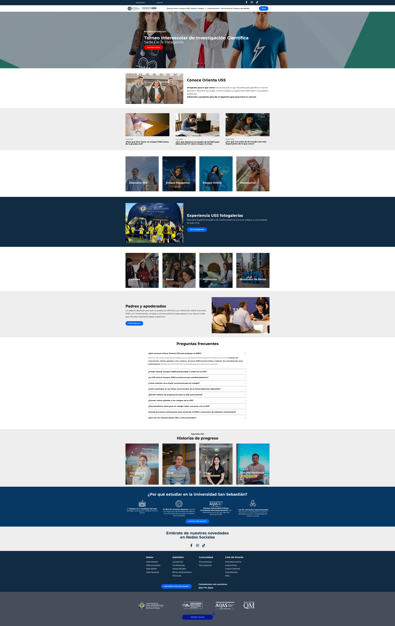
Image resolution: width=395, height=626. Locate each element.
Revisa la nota (152, 48)
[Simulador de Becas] (255, 287)
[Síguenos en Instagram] (252, 2)
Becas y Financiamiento (182, 572)
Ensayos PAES (184, 8)
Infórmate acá (134, 323)
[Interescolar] (255, 191)
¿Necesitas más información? (176, 586)
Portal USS (160, 2)
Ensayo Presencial (232, 569)
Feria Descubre (231, 572)
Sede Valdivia (151, 569)
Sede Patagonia (152, 572)
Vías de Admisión (179, 569)
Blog (264, 8)
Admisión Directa (197, 617)
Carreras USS (177, 562)
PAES (227, 576)
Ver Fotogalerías (197, 229)
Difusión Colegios (197, 8)
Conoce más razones (197, 521)
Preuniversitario (213, 8)
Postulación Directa (233, 562)
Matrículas (176, 576)
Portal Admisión (140, 2)
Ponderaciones (178, 565)
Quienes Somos (173, 8)
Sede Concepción (153, 565)
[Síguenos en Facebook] (246, 2)
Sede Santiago (152, 562)
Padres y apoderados (242, 8)
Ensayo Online (231, 565)
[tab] (190, 63)
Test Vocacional (226, 8)
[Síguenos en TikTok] (257, 2)
